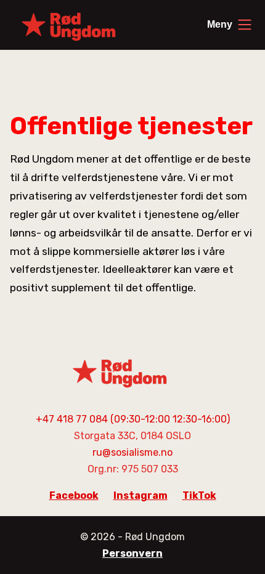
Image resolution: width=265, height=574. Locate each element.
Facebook (74, 495)
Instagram (140, 495)
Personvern (132, 553)
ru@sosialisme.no (132, 452)
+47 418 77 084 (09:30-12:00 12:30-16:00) (133, 419)
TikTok (199, 495)
